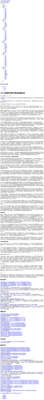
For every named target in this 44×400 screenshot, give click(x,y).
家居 (5, 78)
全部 (3, 7)
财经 (4, 6)
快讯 (5, 65)
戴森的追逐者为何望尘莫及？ (6, 389)
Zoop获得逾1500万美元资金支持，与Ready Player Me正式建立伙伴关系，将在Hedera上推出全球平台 (19, 380)
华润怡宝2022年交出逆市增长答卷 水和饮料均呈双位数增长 (11, 371)
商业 (5, 34)
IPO (1, 316)
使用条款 (4, 396)
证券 (4, 19)
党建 (5, 64)
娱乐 (5, 57)
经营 (5, 45)
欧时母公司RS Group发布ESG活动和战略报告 (9, 357)
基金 (5, 14)
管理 (4, 41)
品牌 (5, 69)
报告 (5, 44)
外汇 (5, 11)
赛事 (5, 61)
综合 (5, 56)
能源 (5, 37)
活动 (5, 43)
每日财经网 (5, 393)
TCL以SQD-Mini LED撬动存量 (6, 341)
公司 (5, 26)
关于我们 (4, 395)
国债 (5, 13)
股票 (5, 24)
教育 (5, 63)
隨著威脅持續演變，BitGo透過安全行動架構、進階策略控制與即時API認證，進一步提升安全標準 (18, 304)
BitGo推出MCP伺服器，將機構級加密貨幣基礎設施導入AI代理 (12, 298)
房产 (5, 30)
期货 (5, 12)
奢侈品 (6, 73)
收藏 (5, 15)
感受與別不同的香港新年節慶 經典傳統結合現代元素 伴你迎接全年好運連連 (14, 347)
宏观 (5, 62)
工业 (5, 33)
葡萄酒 (6, 74)
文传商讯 (4, 95)
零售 (5, 72)
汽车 (5, 31)
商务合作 (4, 397)
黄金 (5, 16)
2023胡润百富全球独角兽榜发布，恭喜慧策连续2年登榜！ (11, 365)
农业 (5, 36)
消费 (4, 67)
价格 (5, 76)
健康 (5, 39)
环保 (5, 51)
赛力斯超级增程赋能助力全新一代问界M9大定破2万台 (10, 329)
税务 (5, 48)
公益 (5, 50)
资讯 (4, 53)
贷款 (5, 17)
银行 (5, 8)
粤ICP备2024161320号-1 (16, 393)
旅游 (5, 75)
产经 (4, 28)
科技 (5, 32)
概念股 (6, 25)
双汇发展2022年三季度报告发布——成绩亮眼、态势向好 (11, 387)
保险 (5, 9)
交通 (5, 38)
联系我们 (4, 398)
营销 (5, 49)
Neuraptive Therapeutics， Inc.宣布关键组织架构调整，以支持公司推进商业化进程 (15, 287)
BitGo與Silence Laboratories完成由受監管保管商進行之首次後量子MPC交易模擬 (15, 293)
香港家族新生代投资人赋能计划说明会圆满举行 (9, 315)
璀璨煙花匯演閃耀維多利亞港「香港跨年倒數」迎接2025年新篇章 (12, 354)
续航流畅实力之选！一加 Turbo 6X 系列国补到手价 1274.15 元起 (12, 317)
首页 (3, 4)
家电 (5, 77)
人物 (5, 55)
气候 (5, 60)
